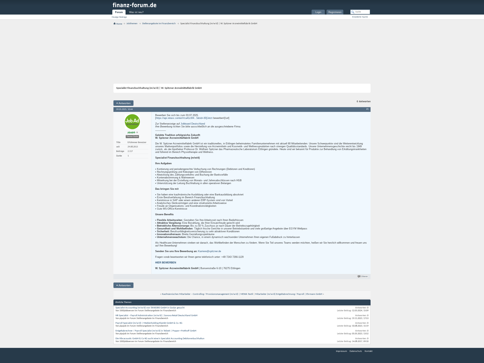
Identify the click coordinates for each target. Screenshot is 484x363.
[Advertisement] (242, 54)
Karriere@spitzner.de (209, 251)
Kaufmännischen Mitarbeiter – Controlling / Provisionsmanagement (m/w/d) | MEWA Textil (207, 294)
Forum (119, 12)
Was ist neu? (136, 12)
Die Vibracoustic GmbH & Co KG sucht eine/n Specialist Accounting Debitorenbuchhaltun (160, 338)
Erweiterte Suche (360, 17)
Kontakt (368, 351)
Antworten (123, 103)
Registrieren (334, 12)
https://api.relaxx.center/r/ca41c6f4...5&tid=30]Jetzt (184, 118)
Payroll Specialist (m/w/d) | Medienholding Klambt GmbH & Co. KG (149, 323)
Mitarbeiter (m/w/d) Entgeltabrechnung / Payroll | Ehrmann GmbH (288, 294)
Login (318, 12)
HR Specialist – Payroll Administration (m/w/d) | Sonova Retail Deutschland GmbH (156, 315)
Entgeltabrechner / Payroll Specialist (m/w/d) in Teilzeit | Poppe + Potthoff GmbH (156, 331)
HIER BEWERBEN (165, 262)
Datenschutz (356, 351)
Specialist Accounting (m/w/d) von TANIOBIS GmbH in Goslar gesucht (150, 307)
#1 (367, 109)
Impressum (341, 351)
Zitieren (364, 277)
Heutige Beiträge (119, 17)
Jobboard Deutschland (193, 123)
